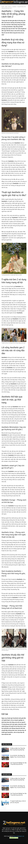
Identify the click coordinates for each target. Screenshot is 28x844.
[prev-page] (3, 770)
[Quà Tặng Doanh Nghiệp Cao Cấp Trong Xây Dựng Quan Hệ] (5, 764)
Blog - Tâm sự (8, 6)
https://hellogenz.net (19, 836)
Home (3, 6)
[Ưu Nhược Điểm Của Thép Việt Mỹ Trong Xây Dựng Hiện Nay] (5, 750)
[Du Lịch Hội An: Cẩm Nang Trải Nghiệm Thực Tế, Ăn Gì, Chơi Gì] (5, 757)
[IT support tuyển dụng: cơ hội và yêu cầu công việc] (5, 802)
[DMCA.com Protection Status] (14, 838)
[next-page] (5, 770)
